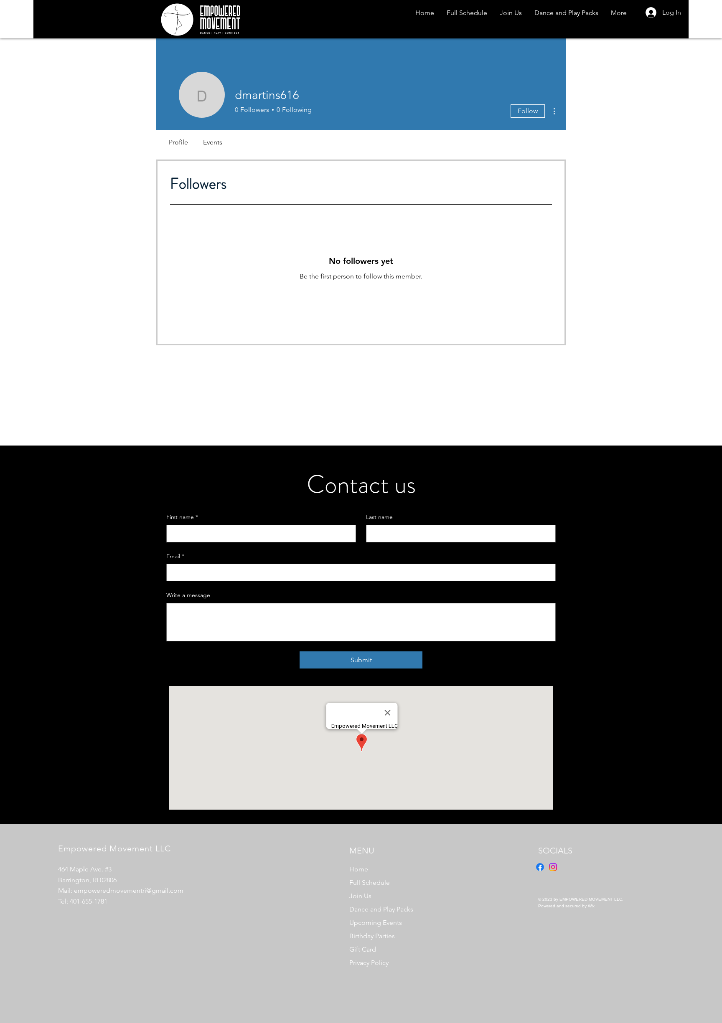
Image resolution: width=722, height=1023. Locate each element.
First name (182, 517)
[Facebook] (540, 867)
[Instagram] (553, 867)
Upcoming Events (375, 923)
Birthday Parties (372, 936)
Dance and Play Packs (381, 909)
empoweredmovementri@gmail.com (128, 890)
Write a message (188, 595)
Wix (591, 906)
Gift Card (362, 949)
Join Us (360, 896)
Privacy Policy (369, 963)
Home (358, 869)
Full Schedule (369, 882)
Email (175, 556)
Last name (379, 517)
